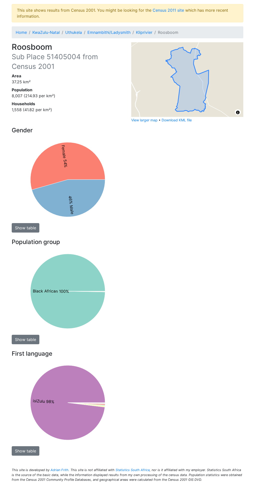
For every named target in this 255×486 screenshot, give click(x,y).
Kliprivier (144, 32)
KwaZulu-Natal (46, 32)
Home (21, 32)
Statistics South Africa (133, 470)
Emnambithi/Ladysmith (108, 32)
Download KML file (177, 120)
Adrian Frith (59, 470)
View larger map (144, 120)
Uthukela (73, 32)
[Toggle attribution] (238, 112)
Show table (25, 227)
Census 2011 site (168, 10)
